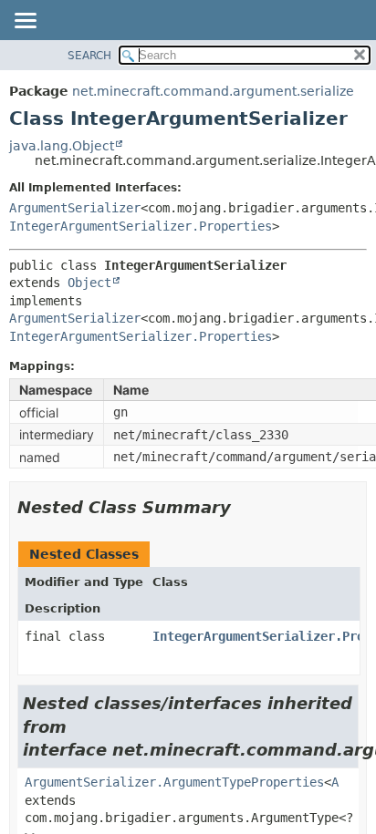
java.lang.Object (61, 146)
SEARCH (89, 55)
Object (89, 282)
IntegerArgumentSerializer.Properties (140, 226)
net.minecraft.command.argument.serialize (213, 91)
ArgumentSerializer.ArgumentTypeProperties (174, 782)
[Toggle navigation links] (24, 22)
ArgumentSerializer (75, 208)
